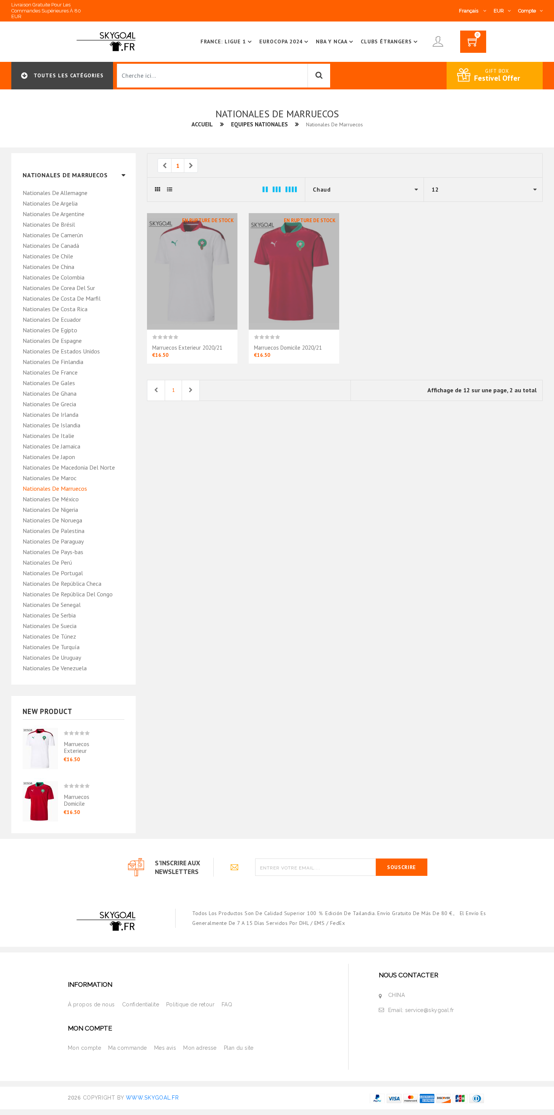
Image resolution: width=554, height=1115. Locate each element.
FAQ (227, 1004)
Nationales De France (50, 372)
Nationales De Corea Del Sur (59, 288)
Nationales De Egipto (50, 330)
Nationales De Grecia (49, 404)
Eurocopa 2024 (281, 41)
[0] (473, 44)
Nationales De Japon (49, 457)
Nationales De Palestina (53, 530)
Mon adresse (200, 1048)
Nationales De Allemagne (55, 193)
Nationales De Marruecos (55, 488)
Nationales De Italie (48, 435)
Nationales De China (48, 266)
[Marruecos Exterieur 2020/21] (43, 746)
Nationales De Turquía (51, 647)
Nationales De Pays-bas (53, 552)
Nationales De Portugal (53, 573)
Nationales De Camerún (53, 235)
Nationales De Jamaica (51, 446)
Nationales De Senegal (52, 604)
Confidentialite (140, 1004)
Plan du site (239, 1048)
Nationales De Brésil (49, 224)
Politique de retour (190, 1004)
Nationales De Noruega (52, 520)
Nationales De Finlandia (53, 362)
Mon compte (84, 1048)
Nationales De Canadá (51, 245)
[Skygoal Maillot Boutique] (107, 41)
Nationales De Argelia (50, 203)
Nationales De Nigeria (50, 509)
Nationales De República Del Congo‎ (68, 594)
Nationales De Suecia (50, 626)
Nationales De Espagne (52, 340)
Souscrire (401, 867)
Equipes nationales (259, 124)
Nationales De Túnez (49, 636)
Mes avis (165, 1048)
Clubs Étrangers (386, 41)
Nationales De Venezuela (55, 668)
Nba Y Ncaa (331, 41)
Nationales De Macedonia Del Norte (69, 467)
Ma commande (127, 1048)
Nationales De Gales (49, 383)
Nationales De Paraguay (53, 541)
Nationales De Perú (47, 562)
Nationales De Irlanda (50, 414)
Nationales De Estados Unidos (61, 351)
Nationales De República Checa (62, 583)
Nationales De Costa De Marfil (62, 298)
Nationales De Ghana (50, 393)
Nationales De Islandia (51, 425)
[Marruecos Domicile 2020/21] (43, 796)
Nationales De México (51, 499)
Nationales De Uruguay (52, 657)
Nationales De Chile (48, 256)
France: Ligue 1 (223, 41)
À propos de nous (91, 1004)
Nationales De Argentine (53, 214)
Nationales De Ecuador (52, 319)
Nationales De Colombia (53, 277)
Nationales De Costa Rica (55, 309)
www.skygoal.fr (152, 1098)
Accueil (202, 124)
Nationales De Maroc (50, 478)
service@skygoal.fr (429, 1010)
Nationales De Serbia (49, 615)
